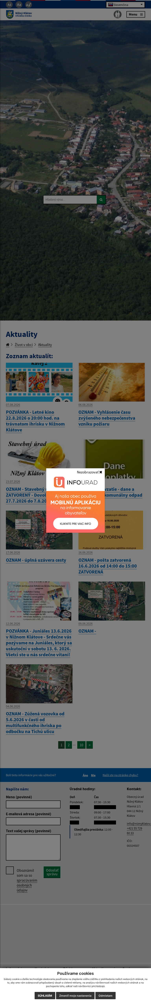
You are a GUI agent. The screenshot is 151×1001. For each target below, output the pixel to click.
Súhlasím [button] (45, 995)
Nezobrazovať (88, 472)
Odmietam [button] (105, 995)
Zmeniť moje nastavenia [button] (75, 995)
